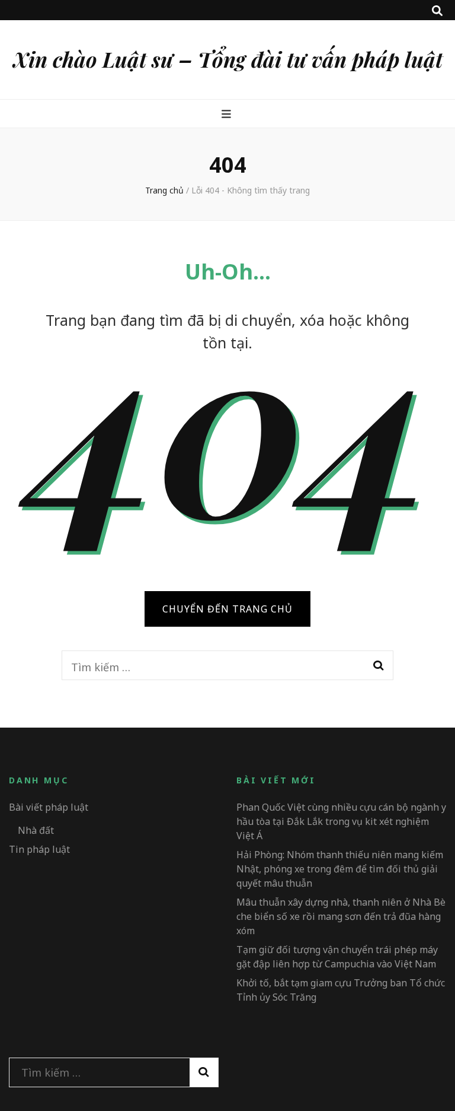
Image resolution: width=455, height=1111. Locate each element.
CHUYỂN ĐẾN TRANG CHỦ (227, 608)
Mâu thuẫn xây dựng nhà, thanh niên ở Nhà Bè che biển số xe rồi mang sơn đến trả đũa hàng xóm (341, 916)
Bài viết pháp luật (48, 807)
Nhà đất (36, 830)
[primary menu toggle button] (228, 114)
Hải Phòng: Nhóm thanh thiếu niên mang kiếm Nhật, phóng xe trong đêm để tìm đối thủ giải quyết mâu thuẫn (339, 869)
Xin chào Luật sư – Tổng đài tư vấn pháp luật (228, 59)
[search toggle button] (437, 10)
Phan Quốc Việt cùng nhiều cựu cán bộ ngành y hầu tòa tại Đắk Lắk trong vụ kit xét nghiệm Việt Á (341, 821)
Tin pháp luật (39, 849)
